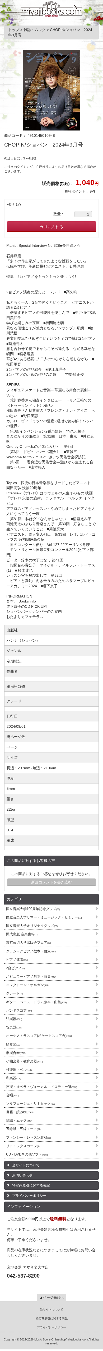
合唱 (12, 1095)
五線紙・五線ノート (23, 1129)
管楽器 (14, 1027)
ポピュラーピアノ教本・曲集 (31, 976)
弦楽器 (14, 1019)
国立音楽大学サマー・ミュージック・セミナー (44, 917)
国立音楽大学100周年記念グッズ (33, 909)
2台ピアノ (15, 968)
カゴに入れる (51, 227)
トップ (14, 30)
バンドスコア (19, 1010)
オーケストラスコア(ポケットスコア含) (39, 1036)
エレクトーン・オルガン (27, 985)
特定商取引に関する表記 (31, 1185)
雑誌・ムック (19, 1120)
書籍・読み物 (20, 1112)
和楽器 (13, 1078)
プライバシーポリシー (29, 1196)
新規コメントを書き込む (51, 882)
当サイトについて (26, 1165)
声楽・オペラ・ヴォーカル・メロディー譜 (41, 1087)
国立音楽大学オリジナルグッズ (32, 926)
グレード (15, 993)
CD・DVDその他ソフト (27, 1154)
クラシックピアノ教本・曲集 (31, 951)
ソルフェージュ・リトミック (30, 1104)
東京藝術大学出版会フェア (28, 943)
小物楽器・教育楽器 (24, 1061)
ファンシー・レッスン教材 (28, 1137)
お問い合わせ (22, 1175)
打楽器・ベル (19, 1070)
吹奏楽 (14, 1044)
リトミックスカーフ (23, 1146)
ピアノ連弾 (17, 960)
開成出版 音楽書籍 (22, 934)
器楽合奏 (16, 1053)
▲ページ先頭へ (52, 1297)
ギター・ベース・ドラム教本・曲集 (36, 1002)
